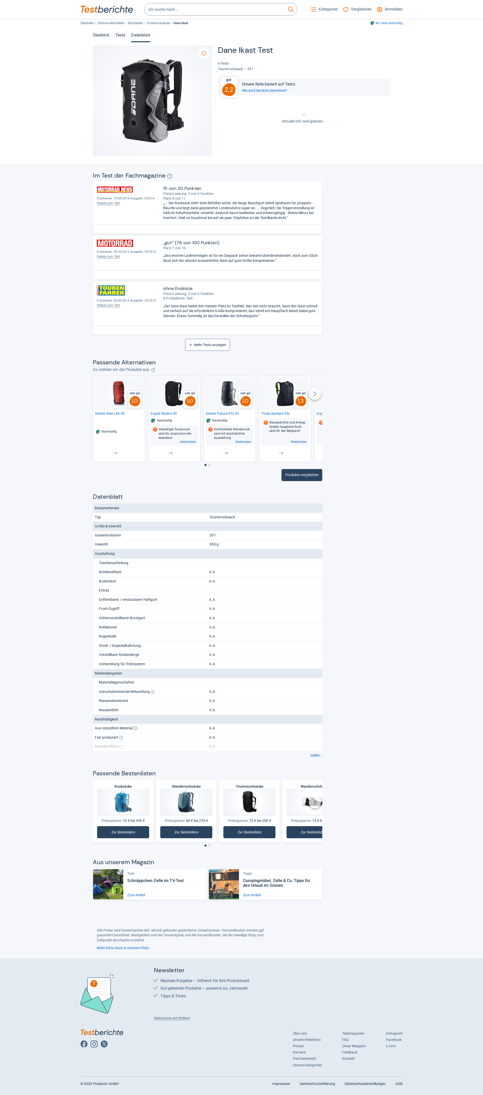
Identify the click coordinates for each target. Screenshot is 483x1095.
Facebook (393, 1040)
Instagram (394, 1033)
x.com (390, 1046)
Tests (120, 35)
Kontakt (348, 1059)
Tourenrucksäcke (158, 23)
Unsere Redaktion (307, 1040)
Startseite (87, 23)
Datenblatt (140, 35)
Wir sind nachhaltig (389, 23)
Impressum (281, 1084)
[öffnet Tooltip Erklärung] (170, 176)
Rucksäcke (135, 23)
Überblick (101, 35)
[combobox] (214, 9)
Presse (298, 1046)
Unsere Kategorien (307, 1065)
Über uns (300, 1033)
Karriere (299, 1052)
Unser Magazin (354, 1046)
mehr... (316, 755)
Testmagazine (353, 1033)
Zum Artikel (136, 895)
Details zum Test (108, 203)
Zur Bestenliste (126, 833)
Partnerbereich (304, 1059)
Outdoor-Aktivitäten (110, 23)
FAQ (345, 1040)
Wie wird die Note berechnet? (265, 91)
